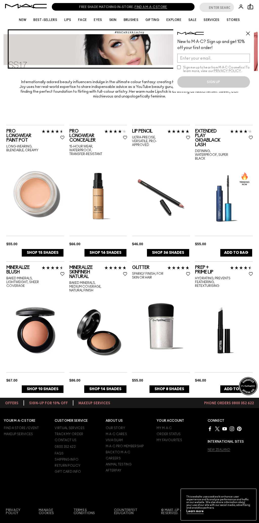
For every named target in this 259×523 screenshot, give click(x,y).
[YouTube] (224, 428)
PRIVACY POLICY (227, 70)
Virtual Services (69, 428)
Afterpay (113, 470)
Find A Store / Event (21, 428)
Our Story (115, 428)
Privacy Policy (13, 512)
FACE (82, 19)
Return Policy (67, 465)
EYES (98, 19)
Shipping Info (66, 459)
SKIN (113, 19)
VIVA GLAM (114, 440)
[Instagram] (232, 428)
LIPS (67, 19)
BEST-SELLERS (45, 19)
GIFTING (152, 19)
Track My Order (69, 434)
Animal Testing (119, 464)
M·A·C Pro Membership (125, 446)
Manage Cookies (46, 512)
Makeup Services (18, 434)
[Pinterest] (239, 428)
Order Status (169, 434)
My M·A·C (164, 428)
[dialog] (35, 136)
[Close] (243, 502)
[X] (217, 428)
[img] (35, 194)
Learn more (195, 511)
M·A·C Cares (116, 434)
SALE (192, 19)
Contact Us (65, 440)
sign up (213, 82)
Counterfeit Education (125, 512)
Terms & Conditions (84, 512)
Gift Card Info (68, 471)
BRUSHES (131, 19)
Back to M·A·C (118, 452)
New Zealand (219, 449)
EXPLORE (173, 19)
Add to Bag (236, 253)
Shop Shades (42, 253)
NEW (22, 19)
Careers (113, 458)
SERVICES (211, 19)
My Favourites (169, 440)
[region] (218, 504)
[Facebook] (210, 428)
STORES (233, 19)
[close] (250, 31)
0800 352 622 (65, 446)
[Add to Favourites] (62, 137)
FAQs (59, 453)
